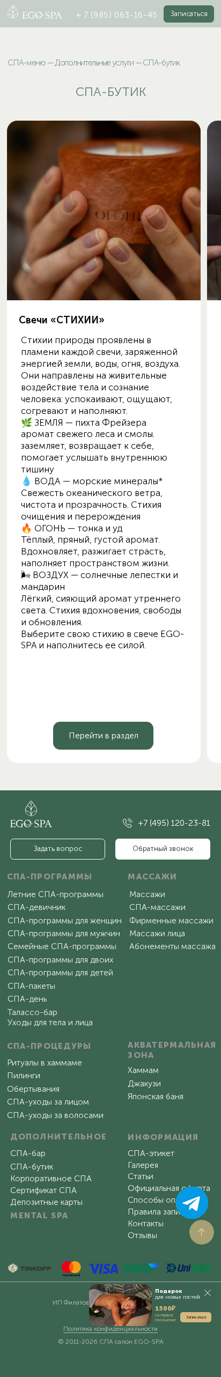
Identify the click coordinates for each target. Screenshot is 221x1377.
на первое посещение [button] (165, 1317)
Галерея (143, 1165)
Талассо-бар (32, 1012)
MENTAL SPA (39, 1215)
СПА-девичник (36, 907)
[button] (189, 14)
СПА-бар (28, 1153)
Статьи (140, 1176)
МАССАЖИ (152, 876)
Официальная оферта (169, 1188)
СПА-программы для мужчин (64, 933)
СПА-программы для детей (60, 972)
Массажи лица (157, 933)
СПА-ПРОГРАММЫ (50, 876)
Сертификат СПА (43, 1190)
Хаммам (143, 1070)
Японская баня (155, 1096)
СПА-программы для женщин (65, 920)
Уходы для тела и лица (50, 1022)
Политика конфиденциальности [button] (110, 1328)
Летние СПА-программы (56, 894)
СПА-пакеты (31, 986)
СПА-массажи (157, 907)
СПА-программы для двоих (60, 959)
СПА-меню (27, 62)
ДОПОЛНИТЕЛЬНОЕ (58, 1136)
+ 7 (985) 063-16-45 (117, 15)
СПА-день (27, 999)
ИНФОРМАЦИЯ (163, 1137)
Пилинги (23, 1075)
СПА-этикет (151, 1153)
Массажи (147, 894)
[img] (104, 210)
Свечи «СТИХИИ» (62, 320)
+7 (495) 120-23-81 (174, 823)
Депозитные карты (46, 1202)
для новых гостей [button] (177, 1294)
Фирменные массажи (171, 920)
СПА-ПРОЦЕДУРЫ (49, 1046)
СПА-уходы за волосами (55, 1115)
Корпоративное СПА (51, 1178)
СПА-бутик (31, 1166)
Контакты (146, 1223)
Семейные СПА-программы (62, 946)
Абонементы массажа (172, 946)
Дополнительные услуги (94, 62)
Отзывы (142, 1235)
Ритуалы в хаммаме (44, 1062)
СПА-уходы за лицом (48, 1102)
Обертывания (33, 1089)
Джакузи (144, 1083)
